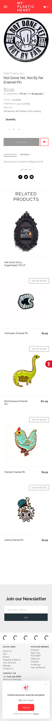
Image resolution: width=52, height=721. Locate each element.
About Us (7, 651)
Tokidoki (35, 662)
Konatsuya (35, 664)
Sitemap (6, 665)
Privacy (6, 657)
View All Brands (38, 667)
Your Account (9, 663)
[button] (26, 93)
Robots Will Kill (14, 73)
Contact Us (8, 668)
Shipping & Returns (12, 660)
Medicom (35, 659)
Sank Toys (35, 653)
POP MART (36, 656)
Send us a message (12, 679)
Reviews (25, 155)
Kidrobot (35, 650)
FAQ (5, 654)
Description (10, 155)
